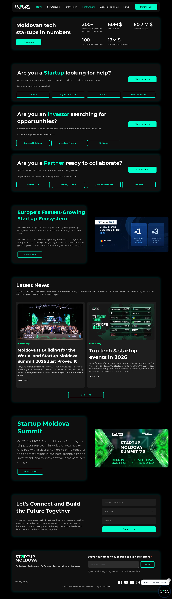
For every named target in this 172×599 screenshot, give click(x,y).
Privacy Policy (21, 582)
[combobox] (129, 511)
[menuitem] (39, 6)
